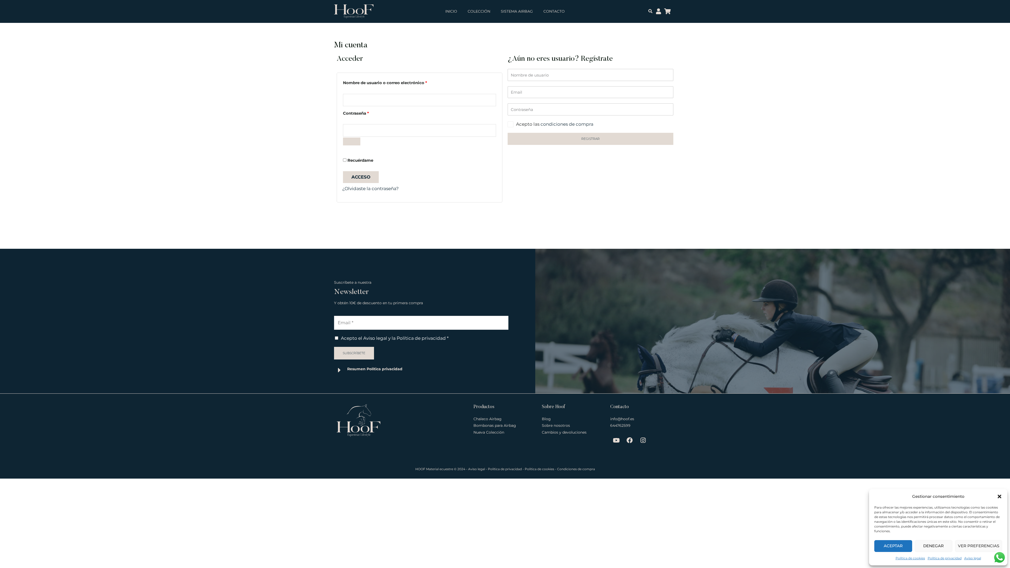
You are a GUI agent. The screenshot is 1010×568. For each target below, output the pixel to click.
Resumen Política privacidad (374, 369)
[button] (999, 496)
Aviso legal (972, 558)
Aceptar (893, 545)
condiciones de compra (567, 124)
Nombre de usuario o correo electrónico (397, 82)
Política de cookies (910, 558)
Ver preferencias (978, 545)
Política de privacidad (945, 558)
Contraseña (368, 112)
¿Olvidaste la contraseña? (370, 188)
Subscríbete (354, 353)
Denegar (933, 545)
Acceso (360, 177)
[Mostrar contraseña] (351, 141)
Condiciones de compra (576, 469)
